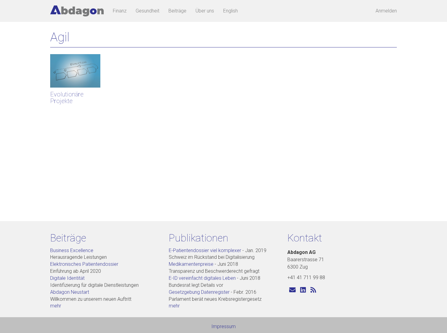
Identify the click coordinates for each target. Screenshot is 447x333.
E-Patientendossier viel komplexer (205, 250)
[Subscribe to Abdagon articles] (313, 290)
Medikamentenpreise (191, 264)
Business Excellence (71, 250)
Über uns (205, 11)
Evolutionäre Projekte (67, 98)
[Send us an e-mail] (292, 290)
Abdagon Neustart (69, 292)
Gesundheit (147, 11)
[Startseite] (79, 10)
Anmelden (386, 11)
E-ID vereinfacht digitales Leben (202, 278)
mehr (55, 306)
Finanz (119, 11)
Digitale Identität (67, 278)
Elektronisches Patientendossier (84, 264)
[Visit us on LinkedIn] (303, 290)
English (230, 11)
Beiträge (177, 11)
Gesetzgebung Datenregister (199, 292)
